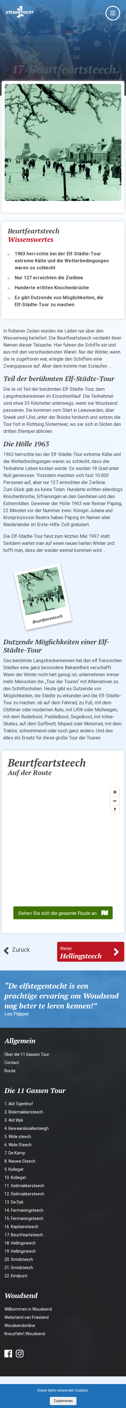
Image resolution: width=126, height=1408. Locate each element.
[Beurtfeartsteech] (43, 596)
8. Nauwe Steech (19, 1161)
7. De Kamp (14, 1153)
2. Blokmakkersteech (23, 1112)
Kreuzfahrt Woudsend (24, 1334)
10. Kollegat (15, 1177)
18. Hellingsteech (20, 1243)
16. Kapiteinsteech (21, 1227)
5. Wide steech (17, 1137)
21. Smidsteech (18, 1268)
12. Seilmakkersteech (24, 1194)
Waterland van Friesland (26, 1317)
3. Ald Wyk (13, 1120)
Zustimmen (63, 1401)
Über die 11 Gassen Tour (26, 1054)
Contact (11, 1063)
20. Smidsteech (18, 1259)
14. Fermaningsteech (23, 1210)
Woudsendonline (19, 1325)
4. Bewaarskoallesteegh (26, 1128)
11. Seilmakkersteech (24, 1186)
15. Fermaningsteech (23, 1218)
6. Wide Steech (18, 1145)
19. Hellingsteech (20, 1251)
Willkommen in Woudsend (28, 1309)
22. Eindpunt (15, 1276)
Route (10, 1071)
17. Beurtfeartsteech (23, 1235)
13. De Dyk (13, 1202)
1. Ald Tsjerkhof (18, 1104)
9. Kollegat (13, 1169)
